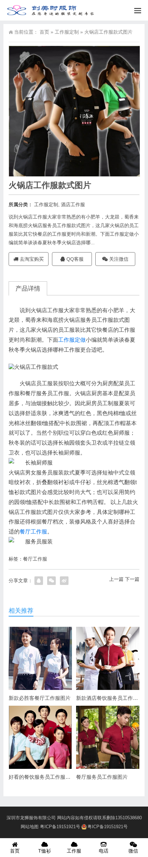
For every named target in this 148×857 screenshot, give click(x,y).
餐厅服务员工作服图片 (102, 777)
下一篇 (132, 579)
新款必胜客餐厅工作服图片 (40, 698)
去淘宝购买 (31, 259)
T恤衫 (44, 851)
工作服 (74, 851)
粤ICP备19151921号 (60, 826)
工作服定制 (67, 32)
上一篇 (116, 579)
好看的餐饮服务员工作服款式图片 (47, 777)
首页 (44, 32)
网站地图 (30, 826)
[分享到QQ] (38, 580)
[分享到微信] (51, 580)
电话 (103, 851)
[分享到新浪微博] (64, 580)
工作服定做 (72, 340)
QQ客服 (74, 259)
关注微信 (118, 259)
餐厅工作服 (33, 532)
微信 (133, 851)
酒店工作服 (73, 204)
